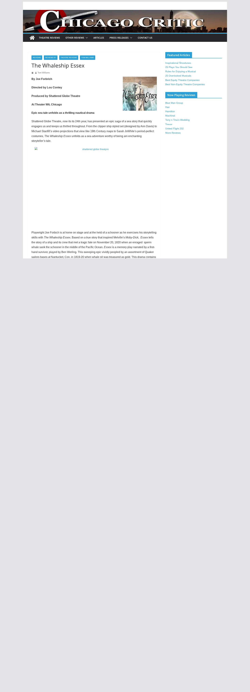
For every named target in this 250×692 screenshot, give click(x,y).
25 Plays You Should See (178, 67)
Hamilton (170, 111)
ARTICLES (98, 37)
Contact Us (145, 37)
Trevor (168, 124)
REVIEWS (37, 57)
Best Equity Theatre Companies (182, 80)
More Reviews (173, 132)
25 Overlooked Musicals (178, 75)
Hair (167, 107)
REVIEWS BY (50, 57)
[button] (86, 37)
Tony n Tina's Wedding (177, 120)
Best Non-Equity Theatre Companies (185, 84)
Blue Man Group (174, 103)
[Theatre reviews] (125, 12)
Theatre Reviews (49, 37)
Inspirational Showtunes (178, 63)
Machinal (170, 115)
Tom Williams (87, 57)
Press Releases (119, 37)
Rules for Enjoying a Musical (180, 71)
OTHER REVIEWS (74, 37)
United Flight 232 (174, 128)
